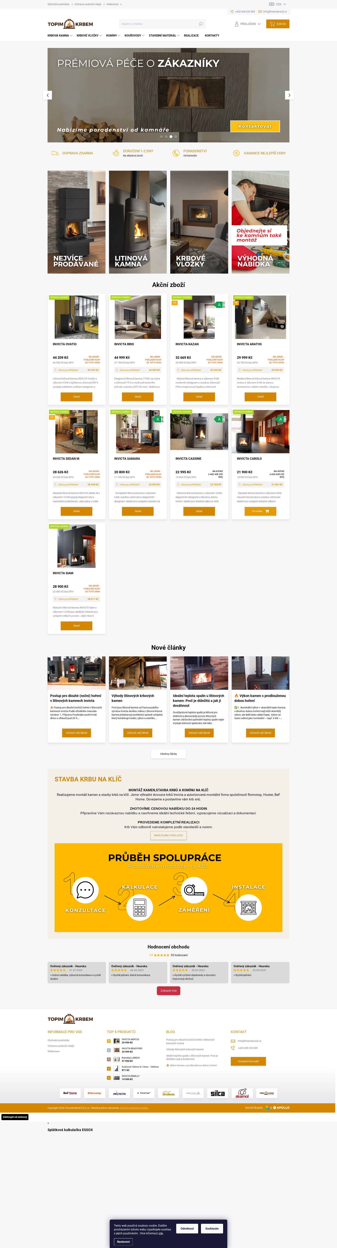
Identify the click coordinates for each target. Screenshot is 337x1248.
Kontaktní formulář (248, 1061)
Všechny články (168, 753)
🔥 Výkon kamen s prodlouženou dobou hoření (191, 1065)
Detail (76, 396)
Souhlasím (212, 1228)
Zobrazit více (169, 990)
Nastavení (123, 1241)
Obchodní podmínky (58, 4)
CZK (278, 4)
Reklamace (112, 4)
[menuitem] (60, 35)
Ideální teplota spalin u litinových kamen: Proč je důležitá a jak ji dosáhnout (192, 1057)
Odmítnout (187, 1228)
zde (160, 1233)
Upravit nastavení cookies (134, 1107)
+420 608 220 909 (248, 1048)
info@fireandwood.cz (249, 1041)
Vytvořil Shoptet (253, 1107)
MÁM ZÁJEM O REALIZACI (168, 835)
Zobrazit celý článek (76, 732)
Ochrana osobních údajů (88, 4)
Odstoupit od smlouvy (15, 1117)
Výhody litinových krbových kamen (185, 1049)
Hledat (200, 23)
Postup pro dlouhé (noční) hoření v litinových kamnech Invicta (190, 1041)
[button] (54, 95)
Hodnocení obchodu (168, 946)
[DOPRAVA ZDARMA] (76, 319)
